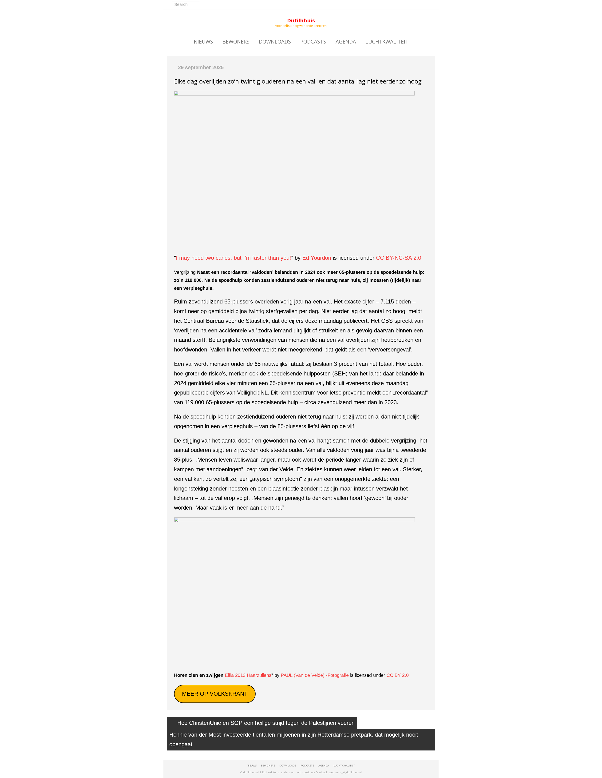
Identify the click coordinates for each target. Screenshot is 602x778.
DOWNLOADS (275, 41)
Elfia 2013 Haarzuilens (248, 675)
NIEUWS (203, 41)
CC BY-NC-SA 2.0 (398, 258)
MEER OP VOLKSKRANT (215, 693)
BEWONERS (236, 41)
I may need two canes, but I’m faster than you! (233, 258)
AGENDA (346, 41)
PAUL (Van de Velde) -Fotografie (315, 675)
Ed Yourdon (316, 258)
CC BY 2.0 (398, 675)
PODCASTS (313, 41)
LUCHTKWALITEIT (386, 41)
